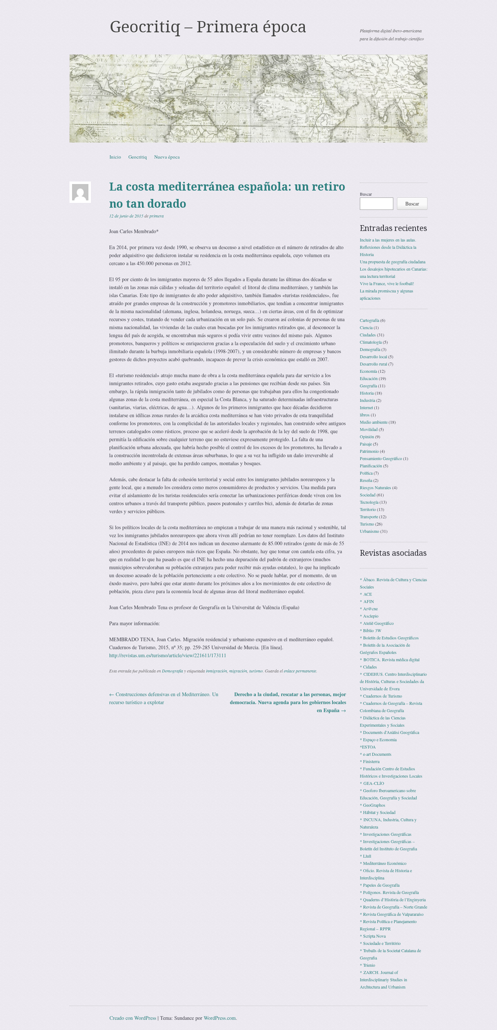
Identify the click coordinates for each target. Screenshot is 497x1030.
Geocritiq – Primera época (208, 26)
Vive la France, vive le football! (387, 283)
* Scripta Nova (373, 936)
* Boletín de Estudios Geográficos (389, 637)
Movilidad (369, 429)
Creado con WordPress (133, 1017)
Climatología (371, 342)
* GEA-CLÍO (372, 783)
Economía (368, 371)
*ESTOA (368, 747)
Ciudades (368, 335)
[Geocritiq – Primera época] (248, 99)
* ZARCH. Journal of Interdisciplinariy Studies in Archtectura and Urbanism (383, 979)
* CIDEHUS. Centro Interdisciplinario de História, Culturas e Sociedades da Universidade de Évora (393, 681)
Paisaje (366, 444)
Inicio (115, 156)
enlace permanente (300, 671)
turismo (256, 671)
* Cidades (368, 667)
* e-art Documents (375, 754)
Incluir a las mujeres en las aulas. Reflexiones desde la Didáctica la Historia (388, 247)
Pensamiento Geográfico (381, 458)
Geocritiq (137, 156)
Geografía (368, 385)
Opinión (367, 436)
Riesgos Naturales (375, 487)
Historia (367, 393)
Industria (367, 400)
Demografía (172, 671)
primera (157, 216)
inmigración (216, 671)
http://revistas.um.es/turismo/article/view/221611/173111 (167, 655)
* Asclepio (369, 616)
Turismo (367, 524)
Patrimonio (369, 451)
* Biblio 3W (370, 630)
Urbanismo (369, 531)
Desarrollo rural (373, 364)
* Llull (365, 856)
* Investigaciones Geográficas (385, 834)
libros (365, 415)
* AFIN (367, 601)
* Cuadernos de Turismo (381, 696)
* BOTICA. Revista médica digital (390, 659)
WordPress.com (220, 1017)
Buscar (366, 194)
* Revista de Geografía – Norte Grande (393, 907)
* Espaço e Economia (378, 739)
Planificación (371, 465)
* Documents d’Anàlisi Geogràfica (389, 732)
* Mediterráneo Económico (383, 863)
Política (366, 473)
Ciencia (366, 327)
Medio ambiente (373, 422)
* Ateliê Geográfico (377, 623)
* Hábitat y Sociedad (377, 812)
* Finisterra (369, 761)
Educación (369, 378)
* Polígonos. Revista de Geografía (389, 892)
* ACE (366, 594)
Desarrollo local (373, 356)
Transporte (369, 516)
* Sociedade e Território (380, 943)
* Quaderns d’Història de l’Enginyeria (393, 899)
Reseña (366, 480)
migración (238, 671)
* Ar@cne (369, 608)
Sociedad (367, 495)
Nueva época (167, 156)
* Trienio (367, 965)
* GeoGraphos (372, 805)
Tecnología (369, 502)
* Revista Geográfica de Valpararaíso (392, 914)
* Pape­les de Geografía (379, 885)
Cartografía (369, 320)
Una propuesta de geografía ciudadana (392, 261)
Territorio (368, 509)
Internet (366, 407)
